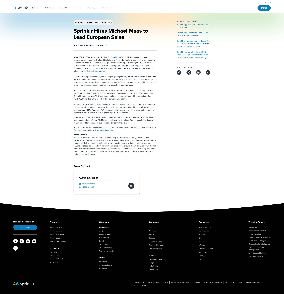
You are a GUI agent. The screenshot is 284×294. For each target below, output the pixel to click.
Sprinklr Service (56, 227)
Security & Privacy (156, 245)
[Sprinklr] (20, 7)
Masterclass (203, 252)
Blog (200, 238)
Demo (264, 8)
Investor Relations (156, 241)
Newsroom (153, 231)
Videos (201, 241)
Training (202, 259)
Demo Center (204, 231)
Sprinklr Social (55, 238)
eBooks (202, 245)
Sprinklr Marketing (57, 234)
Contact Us (25, 227)
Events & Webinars (206, 249)
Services (202, 256)
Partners (152, 234)
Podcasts (202, 234)
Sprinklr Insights (56, 231)
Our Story (152, 227)
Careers (152, 238)
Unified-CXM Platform (58, 241)
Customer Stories (155, 249)
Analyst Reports (205, 227)
